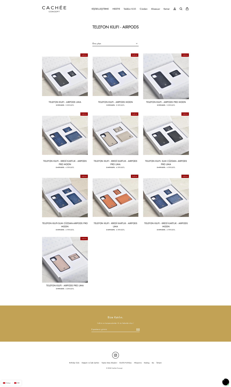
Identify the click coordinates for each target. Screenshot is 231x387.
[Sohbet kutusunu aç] (225, 382)
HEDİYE (116, 8)
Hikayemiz (138, 363)
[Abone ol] (138, 329)
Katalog (146, 363)
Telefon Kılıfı (130, 8)
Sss (153, 363)
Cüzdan (144, 8)
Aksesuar (155, 8)
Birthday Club (74, 363)
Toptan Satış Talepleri (109, 363)
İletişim (159, 363)
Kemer (167, 8)
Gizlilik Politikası (125, 363)
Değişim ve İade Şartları (90, 363)
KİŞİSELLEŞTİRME (100, 8)
